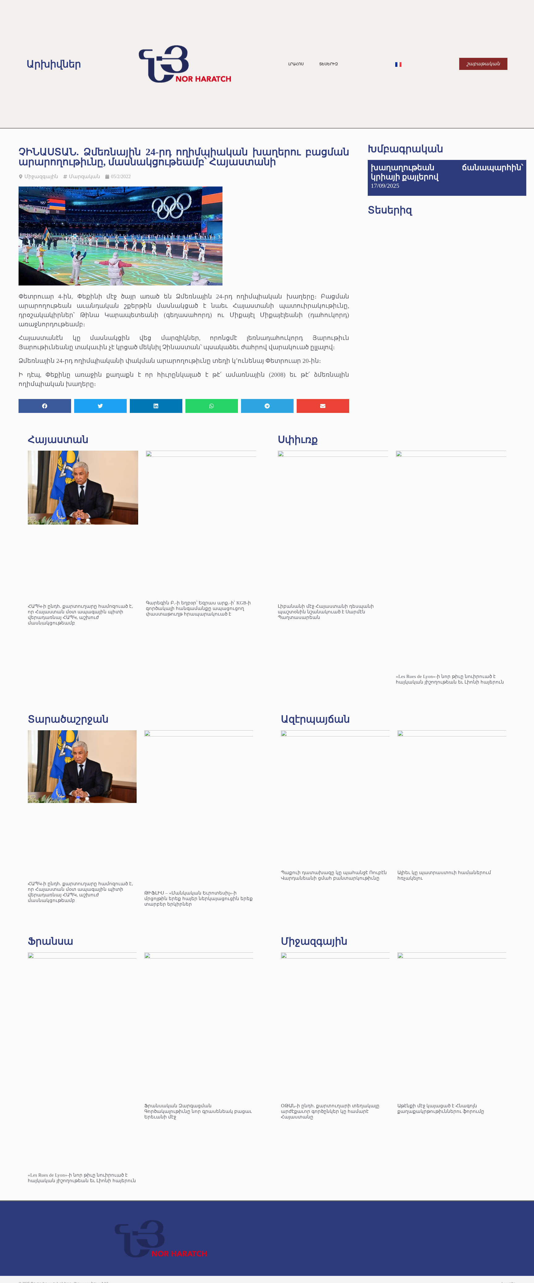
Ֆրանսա (50, 941)
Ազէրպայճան (315, 719)
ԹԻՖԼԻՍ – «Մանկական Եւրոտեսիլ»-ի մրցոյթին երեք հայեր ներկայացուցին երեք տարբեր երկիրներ (198, 898)
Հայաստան (58, 439)
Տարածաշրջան (68, 719)
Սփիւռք (298, 439)
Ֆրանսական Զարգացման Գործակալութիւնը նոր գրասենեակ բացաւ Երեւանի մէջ (198, 1111)
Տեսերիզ (328, 64)
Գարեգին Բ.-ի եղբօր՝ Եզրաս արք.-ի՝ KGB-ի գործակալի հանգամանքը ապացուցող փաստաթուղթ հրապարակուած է (198, 608)
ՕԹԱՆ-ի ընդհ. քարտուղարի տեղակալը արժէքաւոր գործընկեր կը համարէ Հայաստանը (330, 1111)
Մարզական (84, 176)
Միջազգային (41, 176)
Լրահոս (296, 64)
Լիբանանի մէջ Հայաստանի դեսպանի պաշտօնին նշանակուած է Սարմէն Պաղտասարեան (326, 612)
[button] (45, 406)
